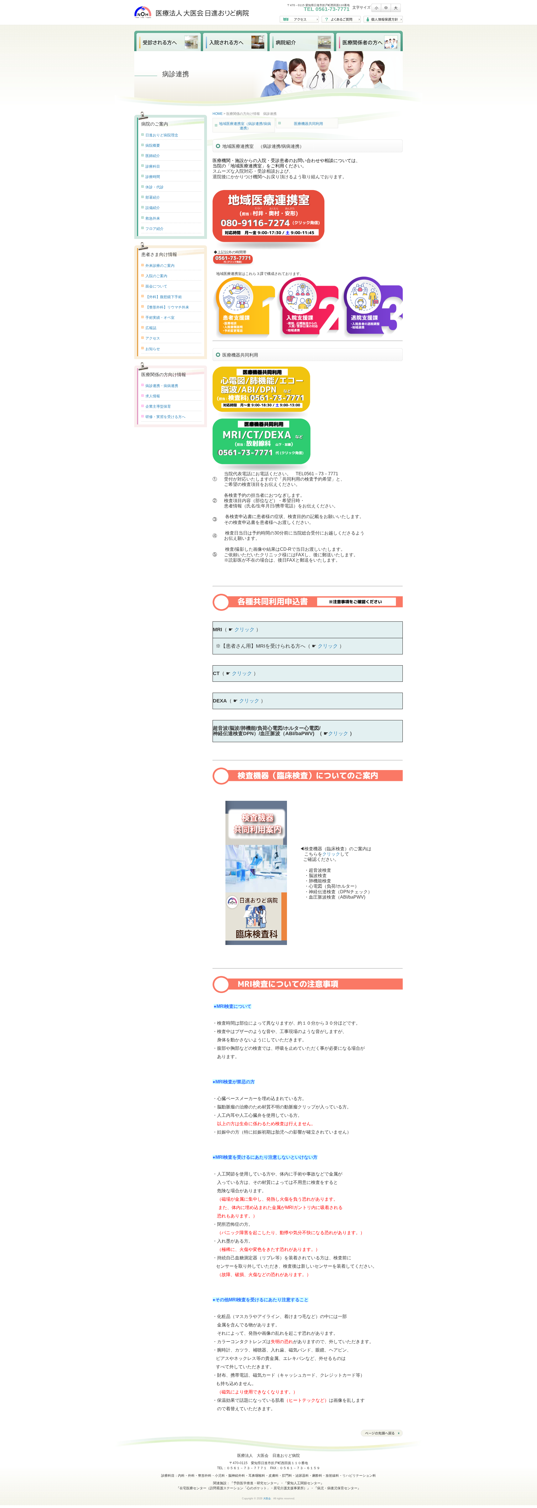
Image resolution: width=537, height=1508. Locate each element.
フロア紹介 (154, 229)
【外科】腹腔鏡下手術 (163, 297)
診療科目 (152, 166)
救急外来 (152, 218)
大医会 (267, 1498)
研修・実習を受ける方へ (165, 417)
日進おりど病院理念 (161, 135)
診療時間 (152, 177)
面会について (156, 286)
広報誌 (150, 328)
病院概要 (152, 145)
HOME (218, 113)
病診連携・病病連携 (161, 386)
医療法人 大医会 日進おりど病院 (191, 12)
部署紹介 (152, 197)
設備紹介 (152, 208)
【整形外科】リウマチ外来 (167, 307)
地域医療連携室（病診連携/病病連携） (245, 126)
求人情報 (152, 396)
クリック (244, 629)
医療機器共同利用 (308, 124)
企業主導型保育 (158, 406)
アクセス (152, 338)
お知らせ (152, 349)
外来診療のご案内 (160, 265)
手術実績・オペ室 (160, 317)
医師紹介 (152, 156)
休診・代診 (154, 187)
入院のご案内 (156, 276)
